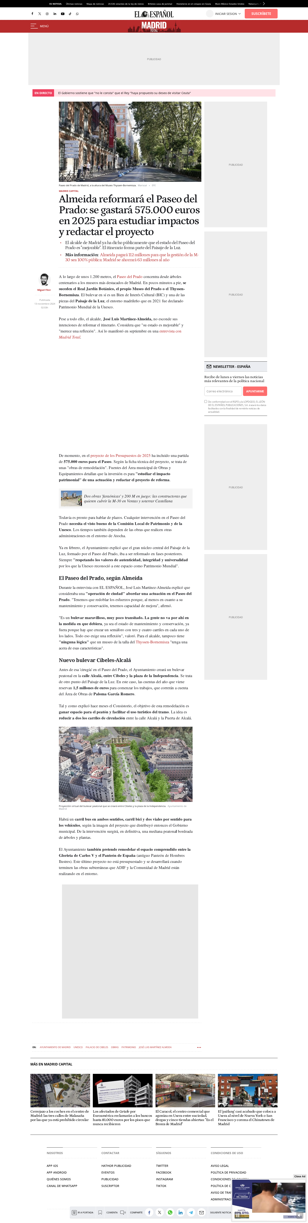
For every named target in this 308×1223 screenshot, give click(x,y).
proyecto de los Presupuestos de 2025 (121, 455)
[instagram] (47, 14)
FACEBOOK (163, 1172)
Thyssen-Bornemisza (152, 641)
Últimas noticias (74, 4)
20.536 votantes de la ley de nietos (126, 4)
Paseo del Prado (129, 276)
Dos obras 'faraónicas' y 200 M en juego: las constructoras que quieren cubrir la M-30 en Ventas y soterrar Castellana (135, 498)
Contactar (110, 1153)
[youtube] (63, 14)
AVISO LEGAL (220, 1166)
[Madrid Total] (154, 26)
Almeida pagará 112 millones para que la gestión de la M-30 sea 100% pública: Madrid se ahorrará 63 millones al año (132, 257)
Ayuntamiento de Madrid (55, 1047)
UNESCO (78, 1047)
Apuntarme (255, 391)
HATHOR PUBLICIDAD (116, 1166)
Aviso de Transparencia (229, 1193)
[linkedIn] (55, 13)
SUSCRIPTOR (110, 1186)
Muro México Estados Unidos (229, 4)
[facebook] (32, 14)
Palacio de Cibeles (97, 1047)
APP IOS (52, 1166)
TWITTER (162, 1166)
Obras (115, 1047)
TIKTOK (161, 1186)
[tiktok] (70, 13)
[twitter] (39, 13)
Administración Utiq (227, 1199)
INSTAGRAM (164, 1179)
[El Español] (154, 13)
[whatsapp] (77, 13)
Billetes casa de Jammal (160, 4)
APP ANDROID (57, 1172)
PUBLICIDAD (109, 1179)
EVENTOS (108, 1172)
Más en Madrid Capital (51, 1064)
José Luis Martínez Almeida (155, 1047)
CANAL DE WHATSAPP (62, 1186)
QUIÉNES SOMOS (59, 1179)
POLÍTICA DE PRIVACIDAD (228, 1172)
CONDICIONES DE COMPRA (230, 1179)
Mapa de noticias (95, 4)
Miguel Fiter (44, 289)
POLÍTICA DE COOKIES (226, 1186)
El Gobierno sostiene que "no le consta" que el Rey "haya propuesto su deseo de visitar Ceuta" (124, 93)
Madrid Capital (69, 191)
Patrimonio (129, 1047)
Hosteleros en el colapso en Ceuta (193, 4)
